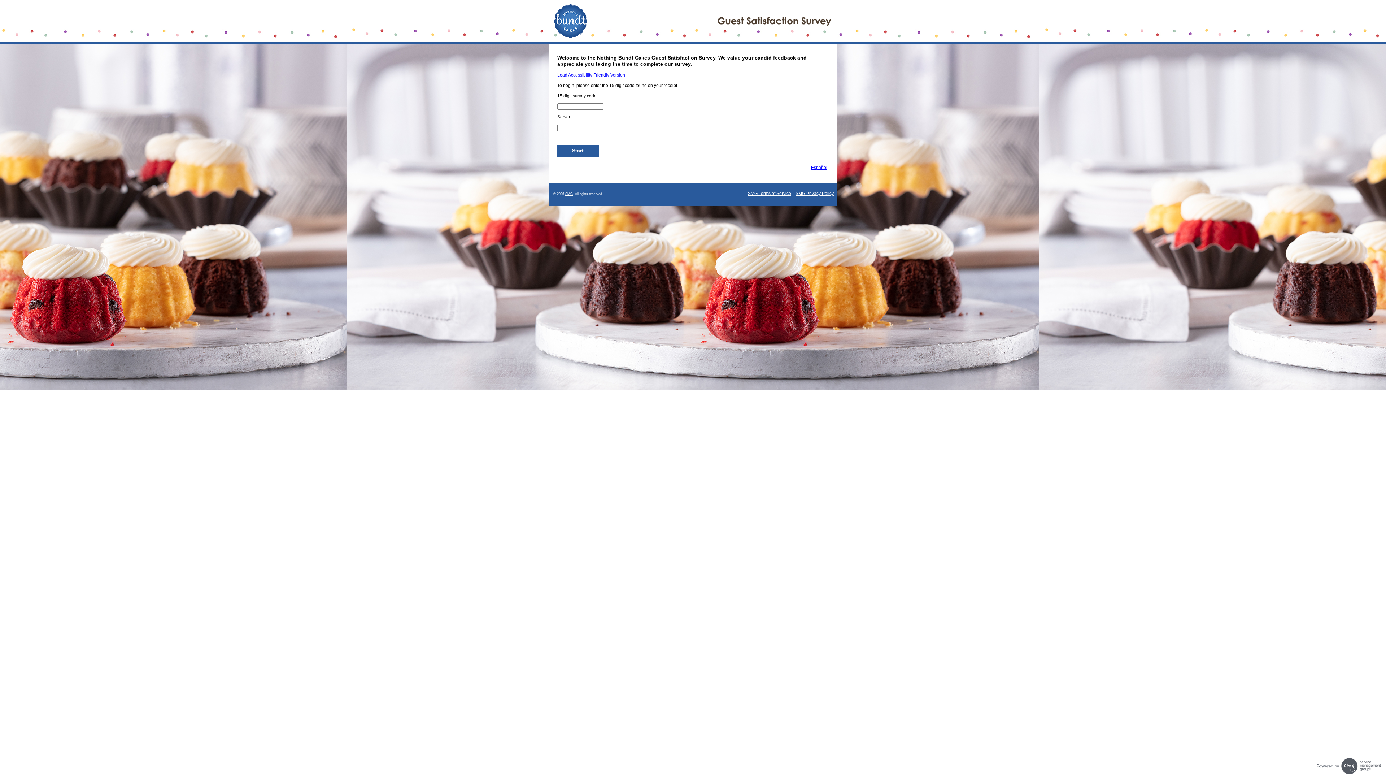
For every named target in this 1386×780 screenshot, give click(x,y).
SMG (569, 194)
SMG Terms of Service (769, 193)
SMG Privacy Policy (815, 193)
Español (819, 167)
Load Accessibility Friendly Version (591, 75)
